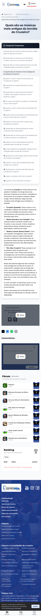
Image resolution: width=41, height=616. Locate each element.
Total (6, 457)
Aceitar (35, 606)
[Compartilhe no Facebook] (7, 331)
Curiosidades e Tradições (10, 562)
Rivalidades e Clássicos (29, 554)
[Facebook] (37, 488)
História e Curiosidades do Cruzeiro (17, 546)
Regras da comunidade (10, 513)
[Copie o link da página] (16, 331)
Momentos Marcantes (29, 571)
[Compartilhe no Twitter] (3, 331)
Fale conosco (6, 516)
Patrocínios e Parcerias (9, 566)
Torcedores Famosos (29, 584)
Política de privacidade (10, 510)
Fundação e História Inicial (10, 548)
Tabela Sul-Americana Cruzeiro (12, 532)
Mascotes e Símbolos (29, 559)
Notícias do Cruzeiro (9, 504)
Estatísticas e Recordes (29, 562)
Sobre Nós (5, 501)
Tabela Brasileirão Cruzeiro (10, 529)
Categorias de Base (8, 571)
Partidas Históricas (8, 559)
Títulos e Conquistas (28, 548)
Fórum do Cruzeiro (8, 507)
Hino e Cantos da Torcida (10, 574)
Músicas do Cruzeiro (8, 538)
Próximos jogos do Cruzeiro (11, 526)
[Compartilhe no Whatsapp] (11, 331)
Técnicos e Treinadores (29, 551)
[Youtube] (27, 488)
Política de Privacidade (13, 608)
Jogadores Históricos (9, 551)
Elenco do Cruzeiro (8, 535)
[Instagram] (32, 488)
